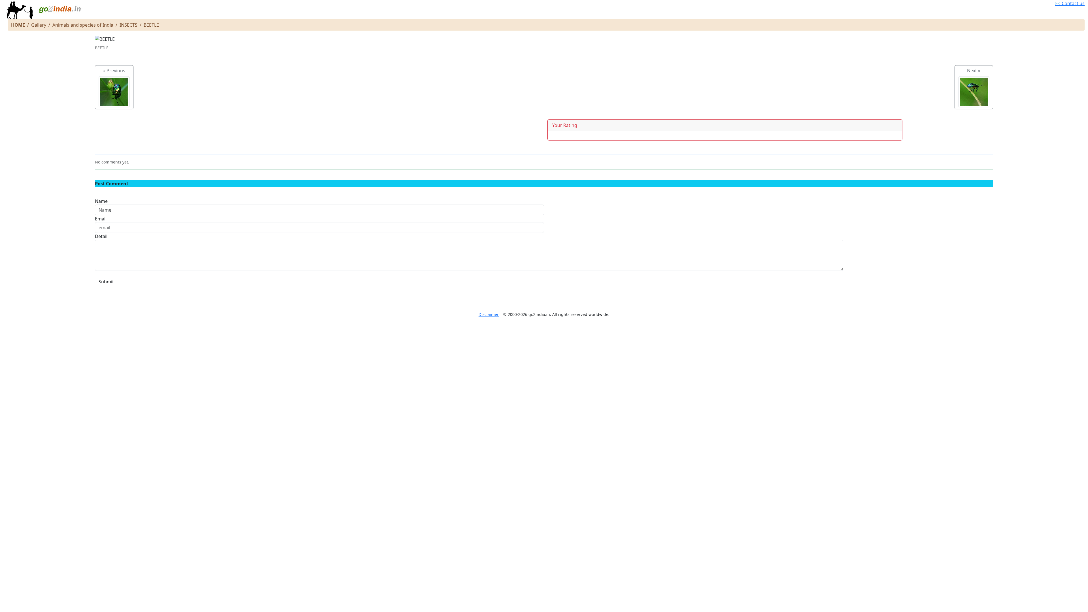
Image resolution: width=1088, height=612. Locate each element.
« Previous (114, 70)
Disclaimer (489, 314)
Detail (101, 236)
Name (101, 201)
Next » (973, 70)
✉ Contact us (1070, 3)
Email (101, 219)
